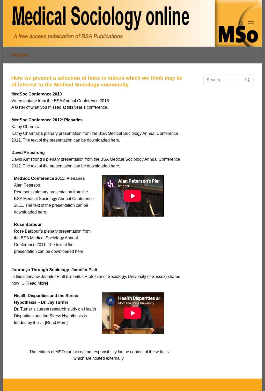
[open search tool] (241, 23)
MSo (18, 23)
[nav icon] (251, 23)
